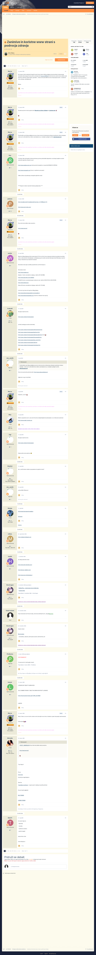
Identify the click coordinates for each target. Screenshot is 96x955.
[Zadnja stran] (19, 66)
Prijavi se (75, 135)
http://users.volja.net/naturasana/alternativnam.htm (30, 329)
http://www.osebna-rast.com (24, 165)
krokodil (10, 308)
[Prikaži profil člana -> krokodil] (10, 313)
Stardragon (10, 585)
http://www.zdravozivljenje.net (41, 372)
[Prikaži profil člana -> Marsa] (5, 53)
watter (10, 253)
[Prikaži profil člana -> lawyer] (10, 687)
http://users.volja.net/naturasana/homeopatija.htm (30, 337)
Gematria (20, 516)
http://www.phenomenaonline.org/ (26, 295)
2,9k (11, 320)
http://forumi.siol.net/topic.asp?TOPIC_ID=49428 (29, 695)
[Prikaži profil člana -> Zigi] (10, 439)
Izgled (45, 953)
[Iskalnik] (92, 7)
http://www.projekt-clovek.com (25, 420)
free (87, 53)
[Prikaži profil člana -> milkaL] (10, 539)
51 (10, 370)
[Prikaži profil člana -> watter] (10, 258)
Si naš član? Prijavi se (79, 2)
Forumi (6, 10)
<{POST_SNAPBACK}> (25, 745)
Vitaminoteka (22, 590)
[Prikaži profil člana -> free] (84, 54)
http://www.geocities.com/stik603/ (26, 277)
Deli (55, 53)
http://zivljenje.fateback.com (24, 537)
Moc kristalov (21, 634)
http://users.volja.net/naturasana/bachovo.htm (29, 332)
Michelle (10, 738)
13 (10, 167)
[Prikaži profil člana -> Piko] (10, 419)
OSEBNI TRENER (21, 800)
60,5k (10, 85)
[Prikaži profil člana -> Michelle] (10, 743)
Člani (23, 10)
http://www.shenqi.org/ (23, 282)
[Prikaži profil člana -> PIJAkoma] (10, 659)
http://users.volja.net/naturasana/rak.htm (27, 342)
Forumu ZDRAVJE (45, 76)
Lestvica (29, 10)
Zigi (10, 434)
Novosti (12, 7)
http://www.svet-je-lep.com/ (24, 207)
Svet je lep (20, 774)
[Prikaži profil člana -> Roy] (10, 160)
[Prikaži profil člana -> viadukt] (72, 54)
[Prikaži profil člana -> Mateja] (10, 513)
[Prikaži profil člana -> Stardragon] (10, 590)
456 (11, 597)
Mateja (10, 508)
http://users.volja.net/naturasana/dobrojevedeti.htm (30, 334)
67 (10, 666)
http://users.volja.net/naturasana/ (26, 316)
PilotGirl (9, 466)
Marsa (12, 53)
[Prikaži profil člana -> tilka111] (10, 823)
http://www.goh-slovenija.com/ (25, 564)
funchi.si (20, 525)
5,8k (11, 211)
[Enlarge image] (56, 110)
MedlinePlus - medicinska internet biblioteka (29, 588)
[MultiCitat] (19, 89)
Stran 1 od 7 (24, 65)
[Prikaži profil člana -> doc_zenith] (10, 363)
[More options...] (65, 71)
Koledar (17, 10)
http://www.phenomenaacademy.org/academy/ (29, 293)
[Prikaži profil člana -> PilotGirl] (10, 471)
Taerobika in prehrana (23, 785)
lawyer (10, 682)
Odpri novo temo (49, 59)
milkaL (10, 534)
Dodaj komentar (61, 59)
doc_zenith (10, 358)
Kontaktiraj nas (52, 953)
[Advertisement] (48, 27)
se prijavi (31, 859)
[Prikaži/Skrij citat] (20, 362)
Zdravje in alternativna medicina (23, 54)
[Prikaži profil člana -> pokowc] (10, 204)
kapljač (76, 49)
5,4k (11, 520)
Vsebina (5, 7)
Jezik (41, 953)
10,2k (10, 750)
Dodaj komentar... (16, 866)
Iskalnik (35, 10)
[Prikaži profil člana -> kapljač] (72, 50)
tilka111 (10, 818)
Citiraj (22, 88)
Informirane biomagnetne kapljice (25, 511)
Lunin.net (19, 7)
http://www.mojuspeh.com (24, 170)
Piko (10, 414)
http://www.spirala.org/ (23, 272)
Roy (10, 155)
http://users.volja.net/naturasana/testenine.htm (29, 345)
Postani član (90, 2)
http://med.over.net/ (22, 228)
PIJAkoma (10, 654)
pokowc (10, 199)
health (10, 556)
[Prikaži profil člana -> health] (10, 561)
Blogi (12, 10)
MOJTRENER (21, 795)
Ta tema (87, 6)
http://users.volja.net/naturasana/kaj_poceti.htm (29, 340)
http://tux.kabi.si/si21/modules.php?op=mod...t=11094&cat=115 (32, 202)
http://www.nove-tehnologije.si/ (25, 575)
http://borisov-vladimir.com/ (24, 569)
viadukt (76, 53)
